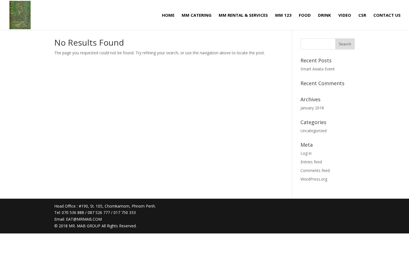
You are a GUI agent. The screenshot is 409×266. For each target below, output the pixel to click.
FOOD (305, 15)
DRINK (324, 15)
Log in (306, 153)
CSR (362, 15)
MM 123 (283, 15)
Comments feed (315, 170)
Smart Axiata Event (317, 69)
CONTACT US (387, 15)
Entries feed (311, 161)
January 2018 (312, 107)
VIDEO (344, 15)
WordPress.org (313, 179)
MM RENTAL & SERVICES (243, 15)
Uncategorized (313, 130)
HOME (168, 15)
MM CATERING (196, 15)
